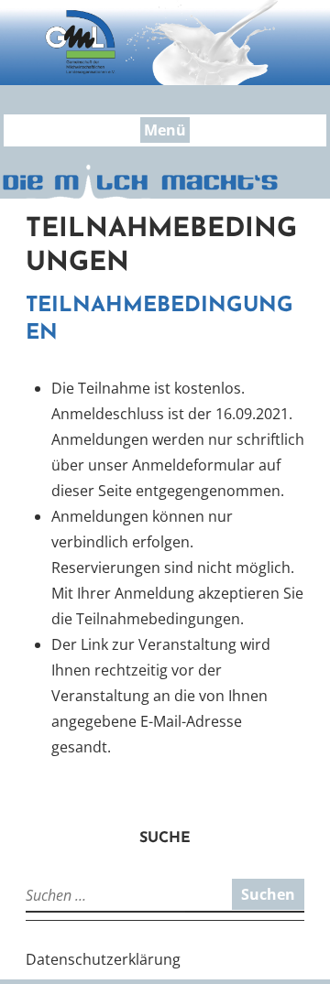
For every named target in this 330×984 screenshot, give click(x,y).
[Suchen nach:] (103, 895)
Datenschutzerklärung (103, 959)
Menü (165, 130)
